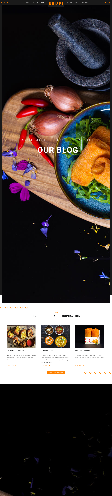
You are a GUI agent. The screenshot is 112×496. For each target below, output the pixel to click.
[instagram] (4, 2)
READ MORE (11, 365)
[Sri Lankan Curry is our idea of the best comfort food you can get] (55, 325)
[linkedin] (7, 2)
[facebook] (1, 2)
